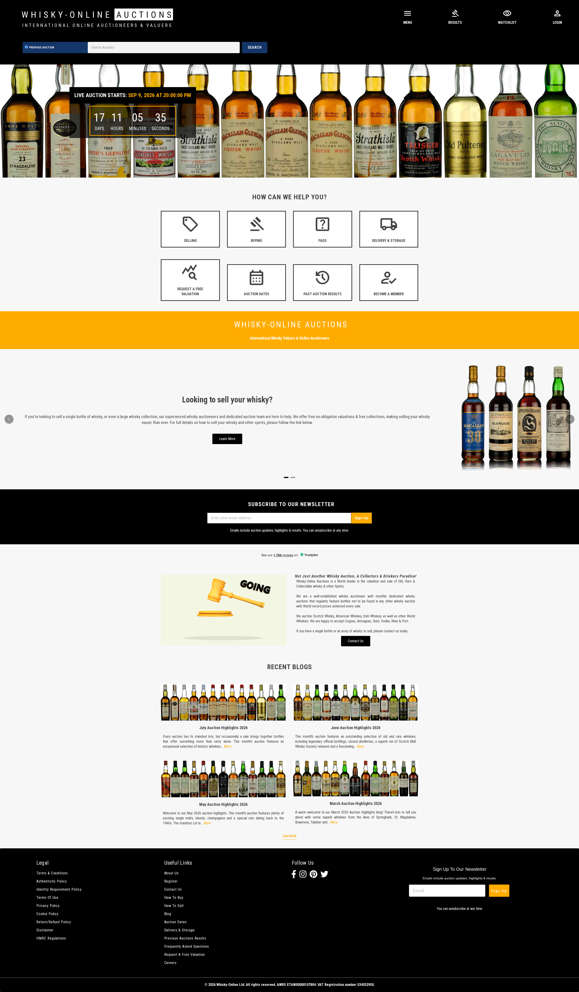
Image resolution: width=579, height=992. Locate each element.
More (227, 746)
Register (171, 881)
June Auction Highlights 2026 (355, 727)
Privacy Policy (48, 906)
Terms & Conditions (52, 873)
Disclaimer (44, 930)
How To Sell (174, 906)
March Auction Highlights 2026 (356, 803)
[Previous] (9, 419)
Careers (170, 963)
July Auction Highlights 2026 (223, 727)
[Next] (569, 419)
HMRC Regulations (51, 938)
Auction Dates (175, 922)
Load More (289, 836)
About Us (171, 873)
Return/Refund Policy (53, 922)
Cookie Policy (47, 914)
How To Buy (173, 897)
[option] (289, 121)
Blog (167, 914)
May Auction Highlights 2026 (223, 804)
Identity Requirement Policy (59, 889)
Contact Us (173, 889)
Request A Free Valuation (184, 954)
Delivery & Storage (179, 930)
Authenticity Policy (51, 881)
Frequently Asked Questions (186, 946)
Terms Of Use (47, 897)
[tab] (286, 477)
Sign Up (361, 518)
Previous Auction (41, 47)
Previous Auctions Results (185, 938)
